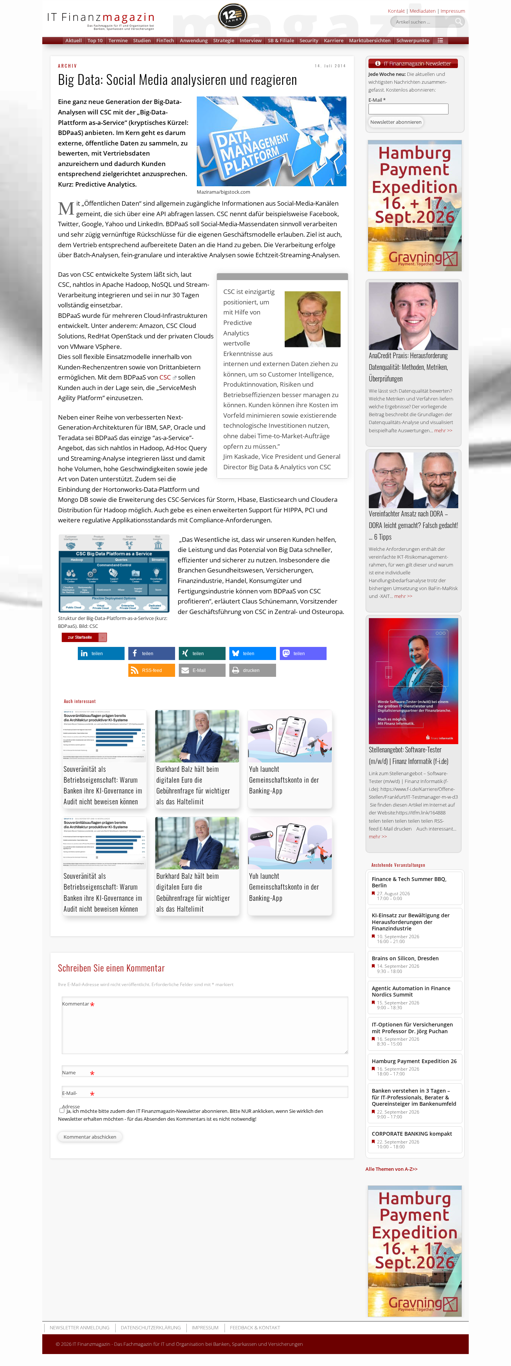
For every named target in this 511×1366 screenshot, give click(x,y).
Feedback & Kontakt (255, 1327)
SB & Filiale (281, 40)
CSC (165, 377)
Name (78, 1073)
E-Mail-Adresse (78, 1099)
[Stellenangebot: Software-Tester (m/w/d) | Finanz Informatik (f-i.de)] (413, 681)
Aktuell (73, 40)
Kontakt (396, 10)
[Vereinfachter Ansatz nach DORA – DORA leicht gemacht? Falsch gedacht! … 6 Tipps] (413, 480)
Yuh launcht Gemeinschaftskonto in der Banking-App (284, 779)
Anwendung (194, 40)
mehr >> (443, 430)
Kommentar (78, 1004)
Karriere (333, 40)
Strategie (223, 40)
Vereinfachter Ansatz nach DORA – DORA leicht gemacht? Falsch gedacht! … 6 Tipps (413, 525)
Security (309, 40)
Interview (251, 40)
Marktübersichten (370, 40)
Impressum (453, 10)
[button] (440, 40)
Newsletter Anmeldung (79, 1327)
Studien (142, 40)
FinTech (165, 40)
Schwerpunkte (413, 40)
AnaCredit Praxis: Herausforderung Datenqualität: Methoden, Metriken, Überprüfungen (408, 366)
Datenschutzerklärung (151, 1327)
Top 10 (95, 40)
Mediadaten (423, 10)
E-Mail (377, 99)
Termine (118, 40)
